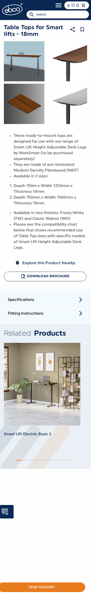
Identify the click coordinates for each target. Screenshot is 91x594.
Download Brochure (48, 276)
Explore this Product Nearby (48, 263)
